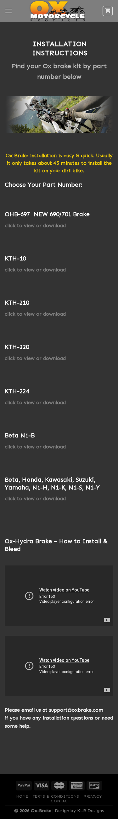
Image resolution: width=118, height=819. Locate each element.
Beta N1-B (20, 435)
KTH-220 (17, 347)
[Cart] (108, 11)
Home (22, 796)
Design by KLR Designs (79, 810)
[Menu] (8, 11)
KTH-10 (15, 258)
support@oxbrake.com (76, 710)
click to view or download (35, 225)
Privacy (93, 796)
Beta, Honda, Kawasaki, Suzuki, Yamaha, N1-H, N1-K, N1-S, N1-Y (52, 483)
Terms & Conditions (56, 796)
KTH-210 (17, 302)
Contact (60, 801)
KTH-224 (17, 391)
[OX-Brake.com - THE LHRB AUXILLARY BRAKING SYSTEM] (57, 11)
